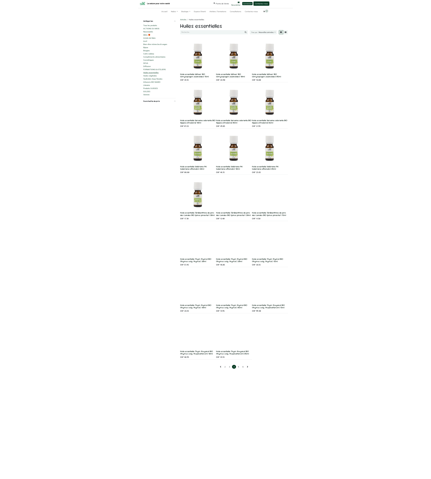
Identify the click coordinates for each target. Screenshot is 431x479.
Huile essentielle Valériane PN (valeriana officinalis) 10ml (229, 167)
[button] (263, 32)
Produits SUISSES (150, 88)
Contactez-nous (261, 3)
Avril (145, 41)
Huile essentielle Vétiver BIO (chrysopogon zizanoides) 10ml (230, 75)
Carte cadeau (148, 53)
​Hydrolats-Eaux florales (152, 79)
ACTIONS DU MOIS (151, 28)
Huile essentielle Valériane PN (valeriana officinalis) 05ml (265, 167)
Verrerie (146, 94)
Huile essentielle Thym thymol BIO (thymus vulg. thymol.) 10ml (195, 306)
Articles (183, 19)
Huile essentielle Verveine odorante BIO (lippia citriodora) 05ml (233, 121)
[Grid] (281, 32)
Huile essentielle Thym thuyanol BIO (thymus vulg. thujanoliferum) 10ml (196, 352)
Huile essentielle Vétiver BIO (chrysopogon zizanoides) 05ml (266, 75)
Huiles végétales (150, 75)
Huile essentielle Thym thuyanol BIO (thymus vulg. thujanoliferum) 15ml (268, 306)
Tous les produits (150, 25)
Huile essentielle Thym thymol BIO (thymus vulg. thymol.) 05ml (231, 306)
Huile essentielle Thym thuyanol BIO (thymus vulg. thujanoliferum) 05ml (232, 352)
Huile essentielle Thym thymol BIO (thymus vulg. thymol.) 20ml (231, 260)
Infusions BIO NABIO (151, 82)
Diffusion (147, 66)
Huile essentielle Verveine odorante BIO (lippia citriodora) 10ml (198, 121)
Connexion (247, 3)
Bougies (146, 50)
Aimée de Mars (149, 38)
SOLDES (146, 91)
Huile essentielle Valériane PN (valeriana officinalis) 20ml (193, 167)
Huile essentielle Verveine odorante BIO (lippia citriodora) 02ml (269, 121)
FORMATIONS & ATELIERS (154, 69)
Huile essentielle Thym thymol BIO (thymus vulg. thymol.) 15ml (267, 260)
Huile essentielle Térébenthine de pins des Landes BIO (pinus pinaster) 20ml (233, 213)
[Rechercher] (245, 32)
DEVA (145, 63)
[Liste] (285, 32)
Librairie (146, 85)
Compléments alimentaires (154, 57)
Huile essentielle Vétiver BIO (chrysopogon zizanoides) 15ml (194, 75)
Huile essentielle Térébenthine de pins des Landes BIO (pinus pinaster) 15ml (269, 213)
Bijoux (145, 47)
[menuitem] (164, 12)
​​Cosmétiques (148, 60)
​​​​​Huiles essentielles (151, 72)
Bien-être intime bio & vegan (155, 44)
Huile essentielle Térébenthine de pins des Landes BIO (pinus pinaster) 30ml (197, 213)
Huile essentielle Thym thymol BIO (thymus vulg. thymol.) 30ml (195, 260)
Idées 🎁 (146, 35)
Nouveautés (148, 31)
